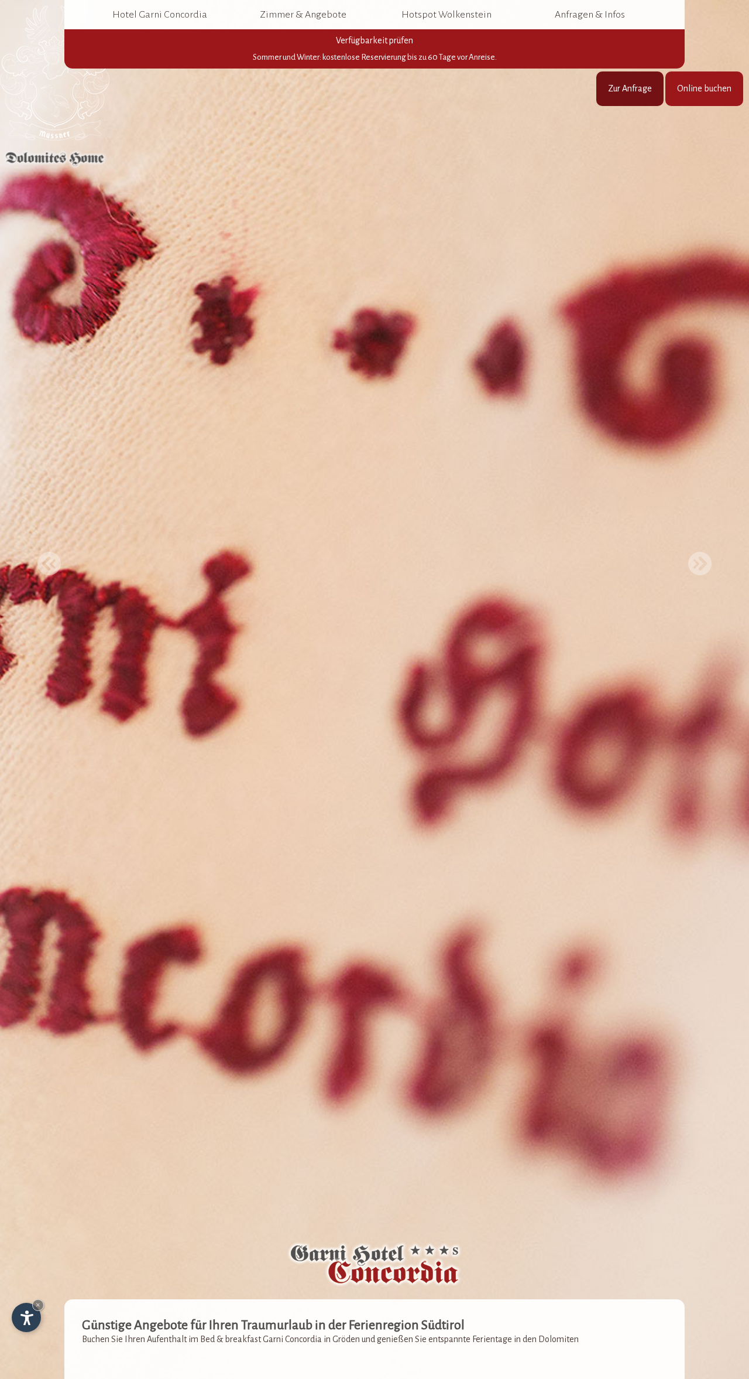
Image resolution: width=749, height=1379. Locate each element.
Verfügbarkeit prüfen (375, 49)
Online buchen (704, 88)
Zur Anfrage (630, 88)
